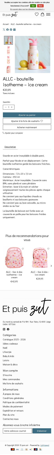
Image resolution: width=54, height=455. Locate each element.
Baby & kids (8, 356)
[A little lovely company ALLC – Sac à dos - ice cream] (40, 257)
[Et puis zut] (10, 14)
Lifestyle (7, 351)
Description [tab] (10, 146)
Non (40, 6)
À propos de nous (11, 393)
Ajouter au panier (27, 114)
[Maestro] (36, 449)
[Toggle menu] (48, 14)
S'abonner (42, 430)
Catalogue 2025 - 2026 (14, 339)
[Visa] (17, 449)
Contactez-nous (11, 418)
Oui (33, 6)
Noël (5, 347)
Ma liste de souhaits (13, 383)
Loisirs (6, 360)
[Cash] (26, 449)
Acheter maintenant (27, 127)
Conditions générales (13, 398)
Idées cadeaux (10, 343)
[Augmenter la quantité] (12, 107)
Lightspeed (44, 445)
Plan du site (8, 414)
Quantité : (7, 102)
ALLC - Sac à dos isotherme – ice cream (14, 274)
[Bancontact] (31, 449)
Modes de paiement (13, 406)
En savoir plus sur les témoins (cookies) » (27, 9)
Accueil (6, 24)
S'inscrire (7, 375)
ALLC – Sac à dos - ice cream (40, 273)
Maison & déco (10, 364)
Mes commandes (11, 379)
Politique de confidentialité (16, 402)
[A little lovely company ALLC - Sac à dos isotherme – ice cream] (14, 257)
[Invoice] (22, 449)
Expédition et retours (13, 410)
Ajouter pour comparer (14, 133)
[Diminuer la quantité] (5, 107)
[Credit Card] (40, 449)
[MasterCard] (13, 449)
